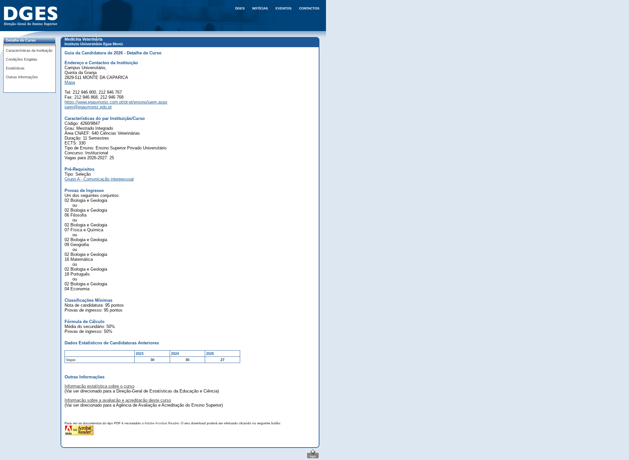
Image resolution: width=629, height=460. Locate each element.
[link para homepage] (32, 16)
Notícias (260, 8)
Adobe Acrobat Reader (161, 423)
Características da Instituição (29, 50)
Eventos (284, 8)
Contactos (309, 8)
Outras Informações (22, 77)
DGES (240, 8)
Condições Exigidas (21, 59)
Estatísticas (15, 68)
